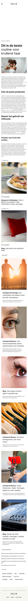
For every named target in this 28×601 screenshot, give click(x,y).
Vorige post (5, 160)
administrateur (6, 196)
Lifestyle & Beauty (19, 579)
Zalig (14, 4)
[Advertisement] (14, 22)
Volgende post (5, 208)
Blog (16, 573)
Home (8, 597)
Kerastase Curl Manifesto (8, 109)
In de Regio (4, 579)
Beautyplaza (19, 132)
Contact (12, 597)
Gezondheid (21, 573)
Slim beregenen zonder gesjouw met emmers (12, 556)
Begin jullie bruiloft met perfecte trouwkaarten (12, 558)
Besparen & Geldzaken (7, 573)
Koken (11, 579)
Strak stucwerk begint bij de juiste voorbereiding (13, 553)
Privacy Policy (18, 597)
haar (24, 82)
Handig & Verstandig (6, 576)
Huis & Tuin (16, 576)
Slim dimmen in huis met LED (8, 565)
